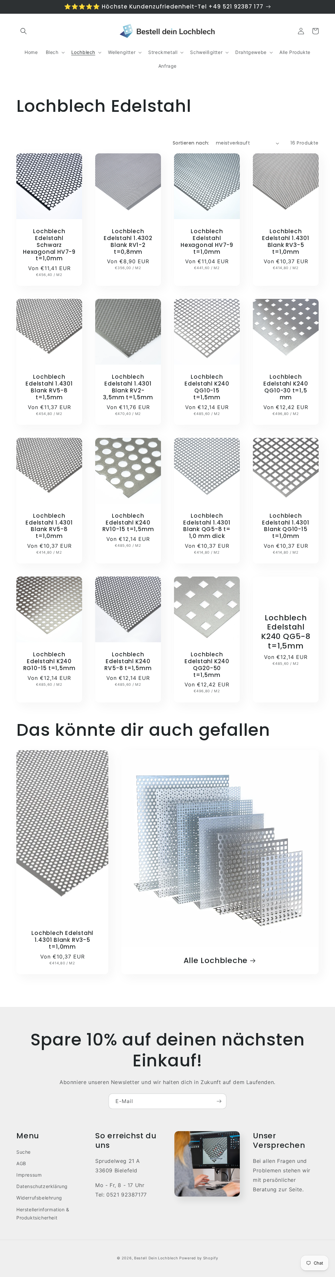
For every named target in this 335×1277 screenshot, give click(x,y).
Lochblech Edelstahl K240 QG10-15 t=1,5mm (207, 387)
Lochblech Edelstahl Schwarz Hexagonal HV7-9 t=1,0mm (49, 245)
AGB (21, 1163)
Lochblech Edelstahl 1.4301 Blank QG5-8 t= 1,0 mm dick (207, 526)
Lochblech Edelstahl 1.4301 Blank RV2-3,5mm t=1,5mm (128, 387)
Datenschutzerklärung (42, 1186)
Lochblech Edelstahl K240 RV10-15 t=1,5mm (128, 522)
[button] (23, 31)
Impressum (29, 1175)
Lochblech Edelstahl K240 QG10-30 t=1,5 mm (285, 387)
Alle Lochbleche (216, 960)
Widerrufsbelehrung (39, 1197)
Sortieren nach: (191, 143)
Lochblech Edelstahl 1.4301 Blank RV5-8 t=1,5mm (49, 387)
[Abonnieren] (219, 1101)
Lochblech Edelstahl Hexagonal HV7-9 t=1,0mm (207, 241)
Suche (23, 1152)
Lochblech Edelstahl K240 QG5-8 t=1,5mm (285, 632)
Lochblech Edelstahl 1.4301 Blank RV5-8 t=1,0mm (49, 526)
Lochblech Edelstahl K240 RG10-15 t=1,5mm (49, 661)
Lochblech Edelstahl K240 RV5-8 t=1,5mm (127, 661)
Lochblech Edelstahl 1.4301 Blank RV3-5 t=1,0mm (285, 241)
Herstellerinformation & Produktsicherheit (42, 1213)
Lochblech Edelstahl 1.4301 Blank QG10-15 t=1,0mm (285, 526)
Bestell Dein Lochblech (156, 1258)
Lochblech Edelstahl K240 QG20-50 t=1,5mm (207, 664)
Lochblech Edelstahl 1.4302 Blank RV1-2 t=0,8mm (128, 241)
